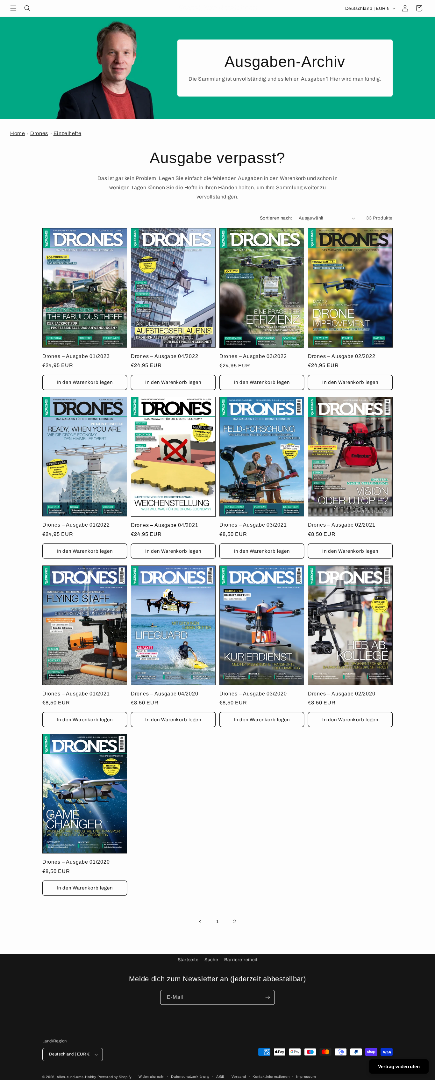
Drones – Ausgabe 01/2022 (76, 525)
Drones (39, 133)
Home (17, 133)
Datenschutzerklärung (190, 1076)
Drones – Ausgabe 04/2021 (164, 525)
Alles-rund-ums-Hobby (76, 1077)
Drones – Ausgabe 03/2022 (253, 356)
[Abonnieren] (267, 997)
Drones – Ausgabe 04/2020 (164, 693)
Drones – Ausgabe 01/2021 (76, 693)
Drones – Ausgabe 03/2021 (253, 525)
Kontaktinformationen (271, 1076)
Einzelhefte (67, 133)
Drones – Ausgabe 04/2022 (164, 356)
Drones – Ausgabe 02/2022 (341, 356)
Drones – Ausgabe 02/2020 (341, 693)
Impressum (306, 1076)
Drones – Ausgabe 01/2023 (76, 356)
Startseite (188, 959)
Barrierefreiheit (241, 959)
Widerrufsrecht (152, 1076)
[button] (13, 8)
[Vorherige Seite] (200, 922)
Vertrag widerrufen (399, 1066)
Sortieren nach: (276, 218)
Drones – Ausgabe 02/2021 (341, 525)
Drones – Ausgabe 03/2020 (253, 693)
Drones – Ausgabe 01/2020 (76, 862)
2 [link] (234, 921)
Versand (239, 1076)
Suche (211, 959)
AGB (220, 1076)
